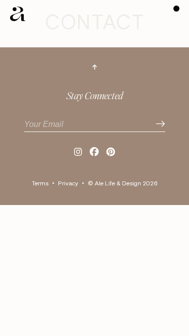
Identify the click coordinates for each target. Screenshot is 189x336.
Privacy (68, 184)
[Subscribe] (160, 124)
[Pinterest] (110, 152)
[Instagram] (78, 152)
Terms (40, 184)
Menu (176, 8)
